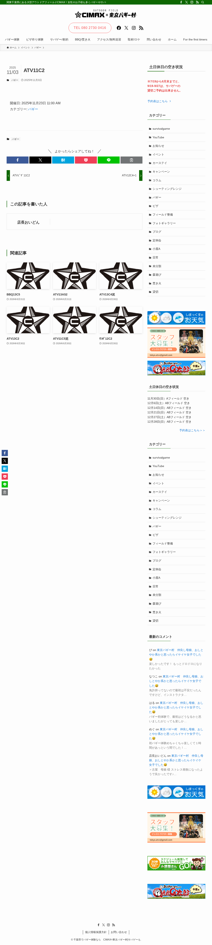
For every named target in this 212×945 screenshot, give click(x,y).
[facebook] (181, 2)
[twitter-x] (186, 2)
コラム (157, 180)
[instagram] (192, 2)
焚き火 (157, 283)
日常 (155, 257)
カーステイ (160, 163)
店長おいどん (28, 222)
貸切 (155, 291)
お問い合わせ (119, 932)
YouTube (158, 137)
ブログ (157, 231)
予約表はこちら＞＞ (192, 430)
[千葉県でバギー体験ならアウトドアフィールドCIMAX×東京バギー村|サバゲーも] (106, 13)
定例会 (157, 240)
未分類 (157, 266)
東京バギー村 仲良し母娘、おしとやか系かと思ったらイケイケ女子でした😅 (176, 654)
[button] (18, 160)
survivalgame (161, 128)
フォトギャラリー (164, 223)
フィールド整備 (163, 214)
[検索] (202, 2)
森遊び (157, 274)
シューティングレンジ (167, 188)
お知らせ (158, 145)
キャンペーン (161, 171)
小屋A (156, 248)
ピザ (155, 205)
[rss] (197, 2)
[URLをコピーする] (131, 160)
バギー (14, 80)
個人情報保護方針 (96, 932)
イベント (158, 154)
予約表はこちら (158, 101)
